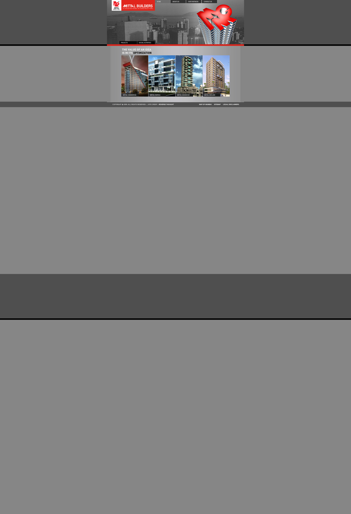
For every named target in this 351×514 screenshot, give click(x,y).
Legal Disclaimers (231, 104)
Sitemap (217, 104)
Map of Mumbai (205, 104)
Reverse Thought (166, 104)
